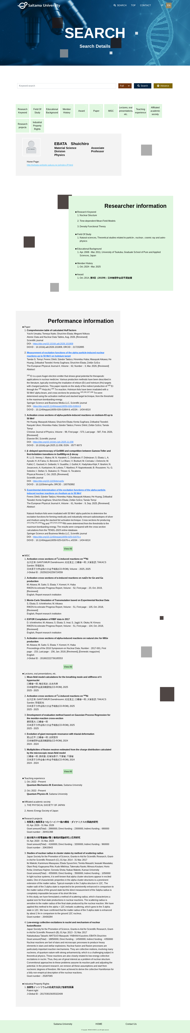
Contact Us (131, 1024)
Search (144, 86)
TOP (133, 5)
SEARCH (122, 5)
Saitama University (63, 1024)
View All (68, 549)
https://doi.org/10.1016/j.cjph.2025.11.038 (53, 442)
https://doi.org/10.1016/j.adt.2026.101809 (53, 344)
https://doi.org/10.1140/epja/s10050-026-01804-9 (57, 406)
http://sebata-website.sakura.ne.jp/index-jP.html (50, 165)
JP (162, 5)
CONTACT (145, 5)
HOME (99, 1024)
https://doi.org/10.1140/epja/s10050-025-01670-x (57, 537)
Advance (164, 86)
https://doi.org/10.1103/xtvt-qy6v (48, 481)
